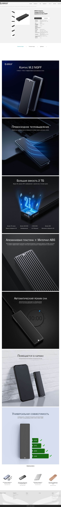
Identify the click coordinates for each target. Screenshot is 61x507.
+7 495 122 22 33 (54, 498)
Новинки (30, 3)
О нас (50, 3)
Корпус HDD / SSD (13, 6)
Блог (40, 3)
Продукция (35, 3)
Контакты (54, 3)
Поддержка (44, 3)
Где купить (59, 3)
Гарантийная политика (15, 498)
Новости (27, 494)
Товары (5, 6)
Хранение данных (8, 6)
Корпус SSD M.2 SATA (19, 6)
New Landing (1, 6)
